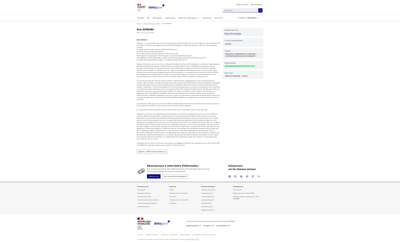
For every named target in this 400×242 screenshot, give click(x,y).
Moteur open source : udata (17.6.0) (243, 193)
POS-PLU (245, 76)
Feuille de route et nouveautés (178, 193)
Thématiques (141, 190)
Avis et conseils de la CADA (152, 24)
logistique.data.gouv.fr (208, 210)
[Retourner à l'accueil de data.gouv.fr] (156, 7)
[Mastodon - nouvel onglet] (235, 176)
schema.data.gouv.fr (144, 207)
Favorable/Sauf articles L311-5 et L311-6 (241, 66)
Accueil (139, 24)
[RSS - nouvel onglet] (259, 176)
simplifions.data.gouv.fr (208, 190)
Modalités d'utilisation (151, 235)
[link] (242, 4)
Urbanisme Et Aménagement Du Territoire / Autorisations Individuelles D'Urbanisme (240, 55)
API (148, 18)
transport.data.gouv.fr (208, 197)
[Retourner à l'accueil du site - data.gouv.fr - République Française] (162, 223)
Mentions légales (185, 235)
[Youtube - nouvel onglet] (247, 176)
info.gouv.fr (208, 226)
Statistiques (172, 203)
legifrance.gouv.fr (192, 226)
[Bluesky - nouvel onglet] (241, 176)
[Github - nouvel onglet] (253, 176)
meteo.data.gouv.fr (207, 193)
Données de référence (144, 193)
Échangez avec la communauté (178, 200)
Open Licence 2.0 (191, 239)
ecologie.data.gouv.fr (207, 200)
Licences (140, 235)
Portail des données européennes (147, 203)
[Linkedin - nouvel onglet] (230, 176)
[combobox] (242, 10)
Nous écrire (218, 18)
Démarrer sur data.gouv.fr (188, 18)
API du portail (237, 190)
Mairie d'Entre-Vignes (232, 33)
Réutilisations (157, 18)
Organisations (170, 18)
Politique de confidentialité (169, 235)
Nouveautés (207, 18)
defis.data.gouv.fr (206, 203)
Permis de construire (232, 76)
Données (141, 18)
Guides (171, 190)
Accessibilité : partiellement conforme (203, 235)
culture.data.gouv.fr (207, 207)
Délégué (228, 44)
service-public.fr (222, 226)
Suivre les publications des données (148, 200)
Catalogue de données (144, 197)
